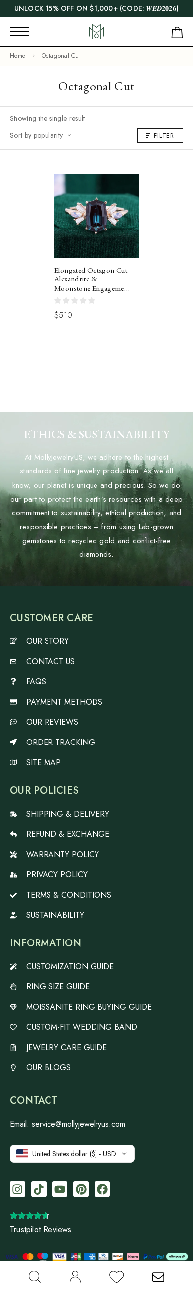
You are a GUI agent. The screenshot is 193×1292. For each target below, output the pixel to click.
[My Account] (75, 1277)
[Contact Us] (158, 1277)
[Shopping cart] (177, 34)
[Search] (35, 1277)
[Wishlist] (116, 1278)
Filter (164, 135)
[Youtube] (60, 1189)
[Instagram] (17, 1189)
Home (17, 55)
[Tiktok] (39, 1189)
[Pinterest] (81, 1189)
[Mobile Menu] (19, 31)
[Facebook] (102, 1189)
